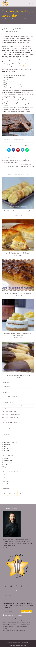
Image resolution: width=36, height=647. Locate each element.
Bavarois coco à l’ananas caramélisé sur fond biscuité (18, 334)
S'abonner (26, 611)
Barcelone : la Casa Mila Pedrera (11, 414)
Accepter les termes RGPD (14, 615)
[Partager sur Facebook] (13, 150)
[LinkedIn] (21, 586)
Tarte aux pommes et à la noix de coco (18, 293)
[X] (4, 493)
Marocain (6, 483)
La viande (6, 434)
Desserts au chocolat (19, 19)
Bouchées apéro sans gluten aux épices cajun (18, 212)
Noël (4, 446)
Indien (5, 479)
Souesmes (19, 54)
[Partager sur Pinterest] (18, 150)
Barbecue (6, 458)
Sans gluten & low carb (9, 462)
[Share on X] (9, 150)
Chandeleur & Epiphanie (10, 442)
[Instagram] (15, 493)
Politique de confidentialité (13, 642)
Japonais (5, 481)
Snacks (5, 464)
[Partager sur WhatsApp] (27, 150)
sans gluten (20, 139)
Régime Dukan (7, 460)
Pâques (5, 448)
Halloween (6, 444)
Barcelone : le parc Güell (9, 411)
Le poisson (6, 432)
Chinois (5, 475)
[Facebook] (9, 493)
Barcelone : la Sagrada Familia (10, 417)
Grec (4, 477)
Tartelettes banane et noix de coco (18, 253)
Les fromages (7, 428)
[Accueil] (2, 19)
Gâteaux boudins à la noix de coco (18, 375)
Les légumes (7, 430)
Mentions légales (25, 642)
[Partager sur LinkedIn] (22, 150)
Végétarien (6, 466)
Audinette (7, 29)
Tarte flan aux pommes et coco (10, 408)
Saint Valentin (7, 450)
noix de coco (13, 139)
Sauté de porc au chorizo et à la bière (12, 406)
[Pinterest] (20, 493)
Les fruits (5, 426)
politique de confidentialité (16, 630)
